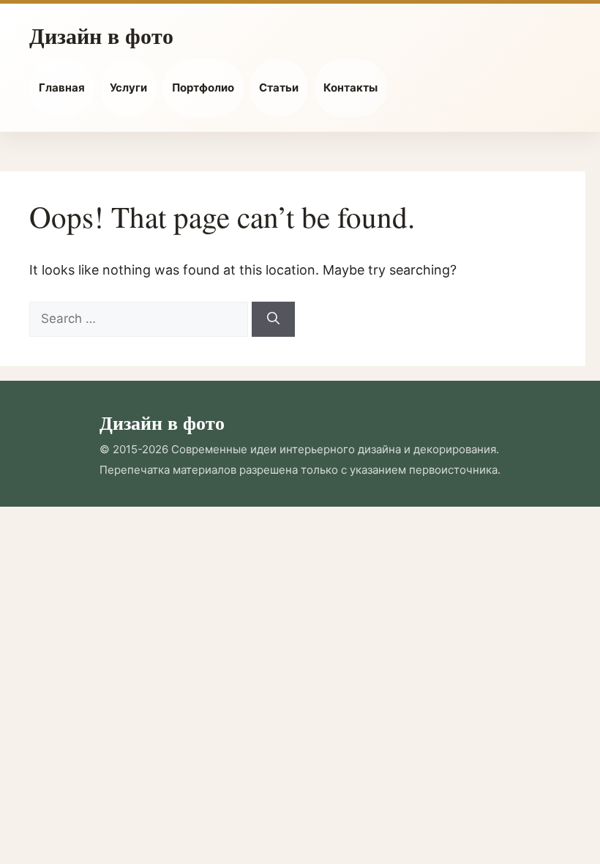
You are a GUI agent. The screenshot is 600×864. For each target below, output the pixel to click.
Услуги (128, 87)
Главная (62, 87)
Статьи (279, 87)
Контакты (350, 87)
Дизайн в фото (101, 35)
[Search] (273, 319)
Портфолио (203, 87)
